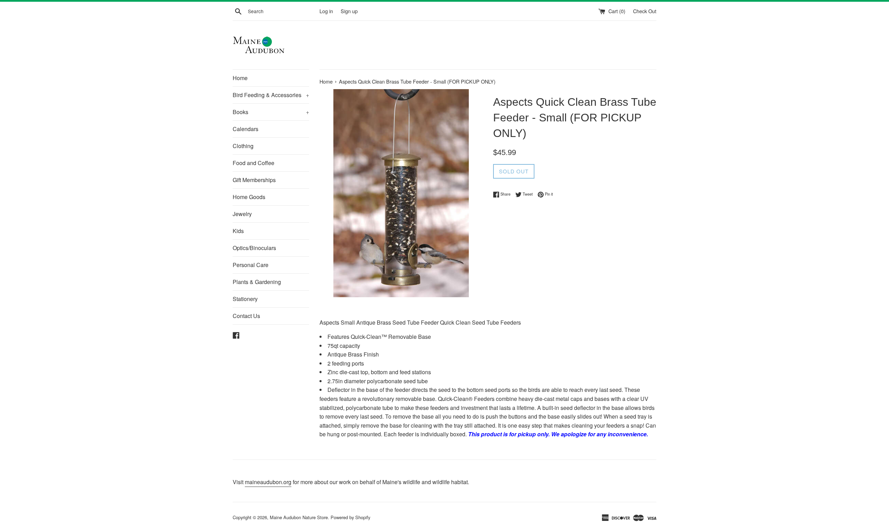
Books (271, 112)
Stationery (245, 299)
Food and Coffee (253, 163)
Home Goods (249, 197)
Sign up (349, 11)
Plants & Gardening (257, 282)
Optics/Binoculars (254, 248)
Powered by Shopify (350, 517)
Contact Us (246, 316)
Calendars (245, 129)
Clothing (243, 146)
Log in (326, 11)
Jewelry (242, 214)
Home (240, 78)
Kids (238, 231)
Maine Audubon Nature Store (299, 517)
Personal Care (250, 265)
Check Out (644, 11)
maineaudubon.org (268, 482)
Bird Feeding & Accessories (271, 95)
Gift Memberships (254, 180)
